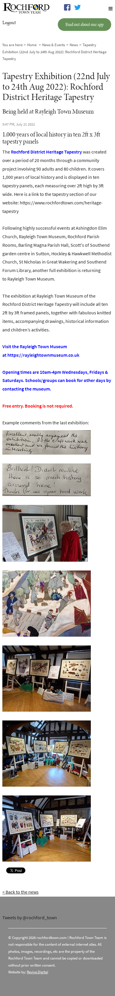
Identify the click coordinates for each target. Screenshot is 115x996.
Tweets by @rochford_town (29, 918)
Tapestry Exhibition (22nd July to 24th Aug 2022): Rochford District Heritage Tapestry (54, 51)
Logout (9, 22)
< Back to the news (20, 892)
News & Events (53, 44)
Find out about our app (84, 24)
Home (32, 44)
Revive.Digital (37, 972)
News (74, 44)
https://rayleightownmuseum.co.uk (43, 355)
